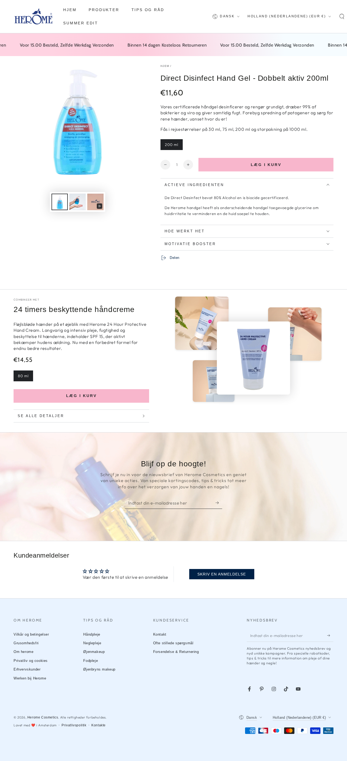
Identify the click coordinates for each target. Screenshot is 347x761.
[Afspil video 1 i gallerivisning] (95, 202)
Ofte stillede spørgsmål (173, 643)
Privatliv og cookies (31, 661)
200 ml (171, 144)
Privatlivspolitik (74, 725)
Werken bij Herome (30, 678)
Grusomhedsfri (26, 643)
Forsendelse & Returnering (176, 652)
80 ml (23, 375)
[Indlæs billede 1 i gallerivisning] (60, 202)
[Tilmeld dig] (219, 503)
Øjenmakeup (94, 652)
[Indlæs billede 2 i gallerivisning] (77, 202)
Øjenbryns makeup (99, 669)
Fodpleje (90, 661)
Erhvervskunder (27, 669)
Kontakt (159, 634)
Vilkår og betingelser (31, 634)
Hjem (164, 65)
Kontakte (98, 725)
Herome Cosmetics (42, 717)
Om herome (23, 652)
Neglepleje (92, 643)
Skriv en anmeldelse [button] (221, 574)
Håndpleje (91, 634)
